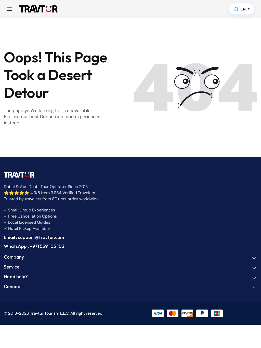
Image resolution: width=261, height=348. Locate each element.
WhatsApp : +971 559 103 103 (34, 246)
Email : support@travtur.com (34, 237)
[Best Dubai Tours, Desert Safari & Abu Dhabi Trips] (38, 8)
